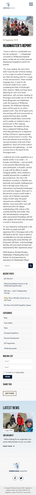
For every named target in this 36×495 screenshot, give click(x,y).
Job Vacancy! (8, 278)
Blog (5, 318)
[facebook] (15, 478)
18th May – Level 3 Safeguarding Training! (15, 292)
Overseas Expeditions (11, 333)
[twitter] (21, 478)
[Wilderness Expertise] (18, 467)
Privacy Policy (20, 372)
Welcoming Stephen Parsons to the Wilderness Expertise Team (16, 284)
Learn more (7, 446)
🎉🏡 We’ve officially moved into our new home (17, 299)
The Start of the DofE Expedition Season (17, 305)
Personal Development (11, 338)
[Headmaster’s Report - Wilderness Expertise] (9, 5)
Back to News (9, 393)
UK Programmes (9, 343)
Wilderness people (10, 348)
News (6, 328)
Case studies (8, 323)
